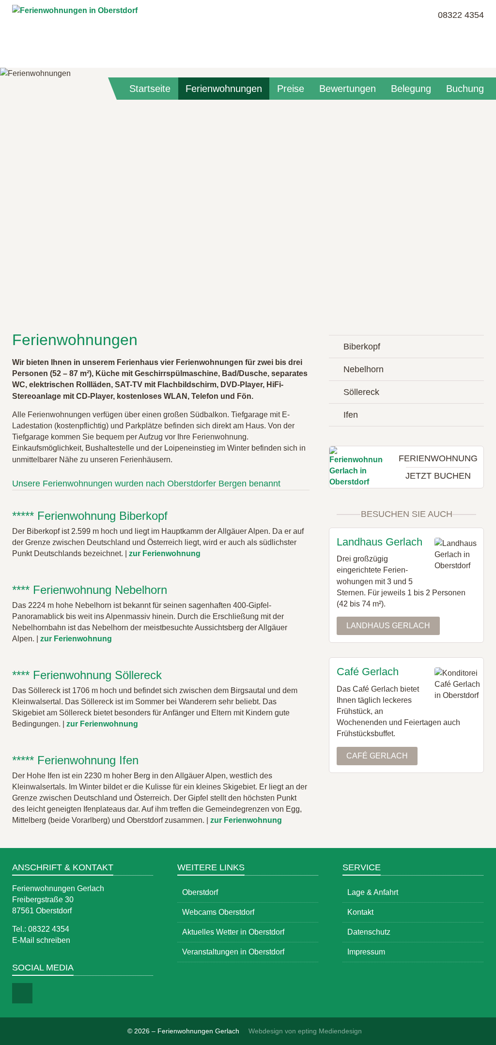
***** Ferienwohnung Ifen (75, 760)
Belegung (411, 88)
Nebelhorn (363, 369)
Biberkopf (361, 346)
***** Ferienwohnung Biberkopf (90, 515)
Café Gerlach (377, 756)
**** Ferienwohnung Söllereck (87, 675)
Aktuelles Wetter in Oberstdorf (233, 932)
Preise (290, 88)
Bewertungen (347, 88)
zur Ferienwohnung (165, 553)
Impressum (366, 952)
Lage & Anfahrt (372, 892)
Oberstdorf (200, 892)
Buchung (465, 88)
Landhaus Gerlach (388, 625)
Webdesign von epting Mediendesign (305, 1031)
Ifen (350, 415)
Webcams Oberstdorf (218, 912)
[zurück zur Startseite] (75, 31)
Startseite (149, 88)
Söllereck (361, 392)
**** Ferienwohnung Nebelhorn (89, 589)
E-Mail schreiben (41, 940)
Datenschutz (368, 932)
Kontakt (360, 912)
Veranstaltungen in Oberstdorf (233, 952)
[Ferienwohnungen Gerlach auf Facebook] (22, 993)
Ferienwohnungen (224, 88)
